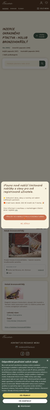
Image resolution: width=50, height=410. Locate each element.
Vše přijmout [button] (25, 395)
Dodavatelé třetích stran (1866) (17, 377)
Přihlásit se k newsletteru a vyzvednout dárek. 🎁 (25, 217)
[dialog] (25, 384)
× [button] (47, 360)
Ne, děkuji (25, 223)
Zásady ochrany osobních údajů (18, 390)
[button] (25, 406)
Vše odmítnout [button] (25, 401)
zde (16, 210)
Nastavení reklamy (8, 388)
